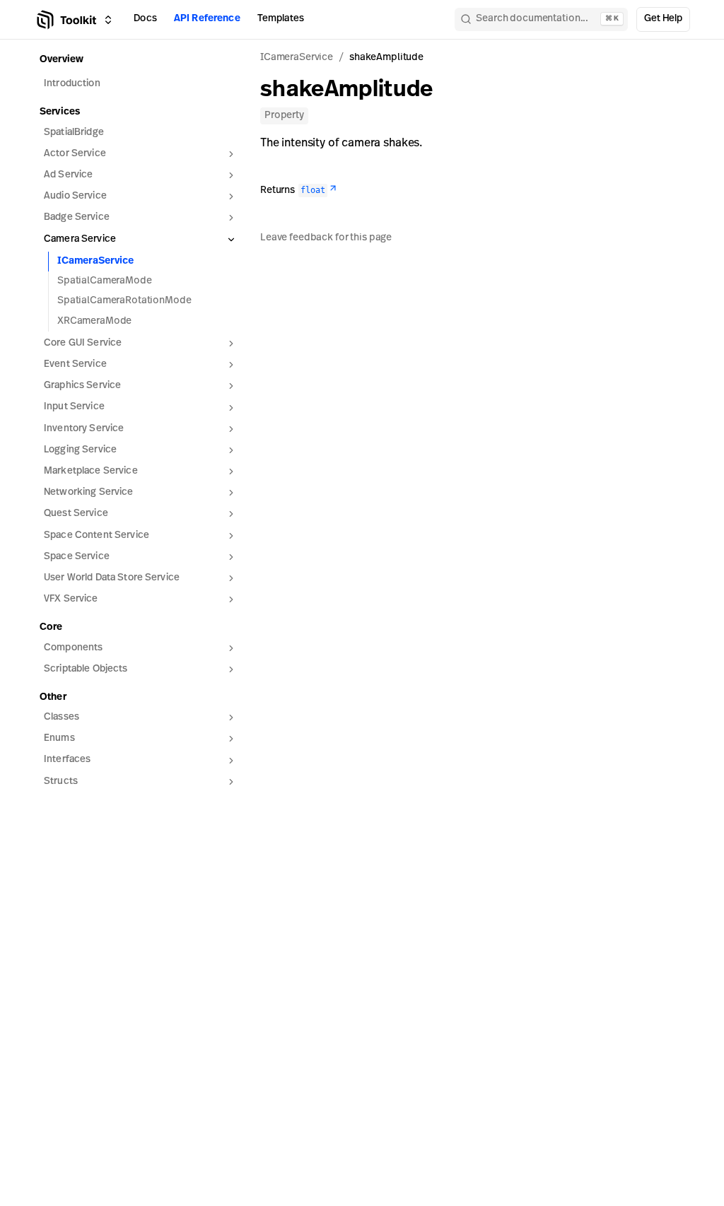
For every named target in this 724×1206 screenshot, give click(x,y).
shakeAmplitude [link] (386, 57)
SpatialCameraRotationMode (124, 300)
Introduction (72, 83)
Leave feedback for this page (326, 238)
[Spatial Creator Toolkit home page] (65, 19)
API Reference (207, 18)
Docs (145, 18)
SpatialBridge (74, 132)
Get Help (663, 18)
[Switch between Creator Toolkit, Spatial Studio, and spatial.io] (108, 19)
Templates (280, 18)
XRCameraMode (94, 321)
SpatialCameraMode (104, 281)
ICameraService (95, 261)
